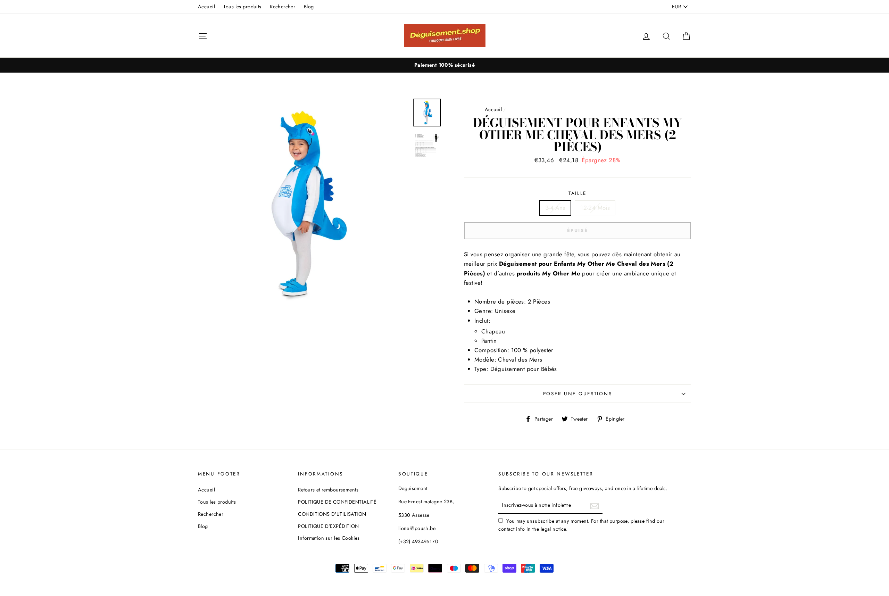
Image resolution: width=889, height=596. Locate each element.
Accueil (206, 6)
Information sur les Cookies (328, 538)
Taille (577, 193)
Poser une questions (577, 393)
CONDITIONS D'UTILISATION (332, 514)
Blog (309, 6)
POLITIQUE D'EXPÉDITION (328, 526)
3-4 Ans (555, 208)
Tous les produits (242, 6)
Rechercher (282, 6)
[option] (444, 65)
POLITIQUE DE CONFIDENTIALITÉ (337, 501)
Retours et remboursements (328, 489)
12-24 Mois (595, 208)
